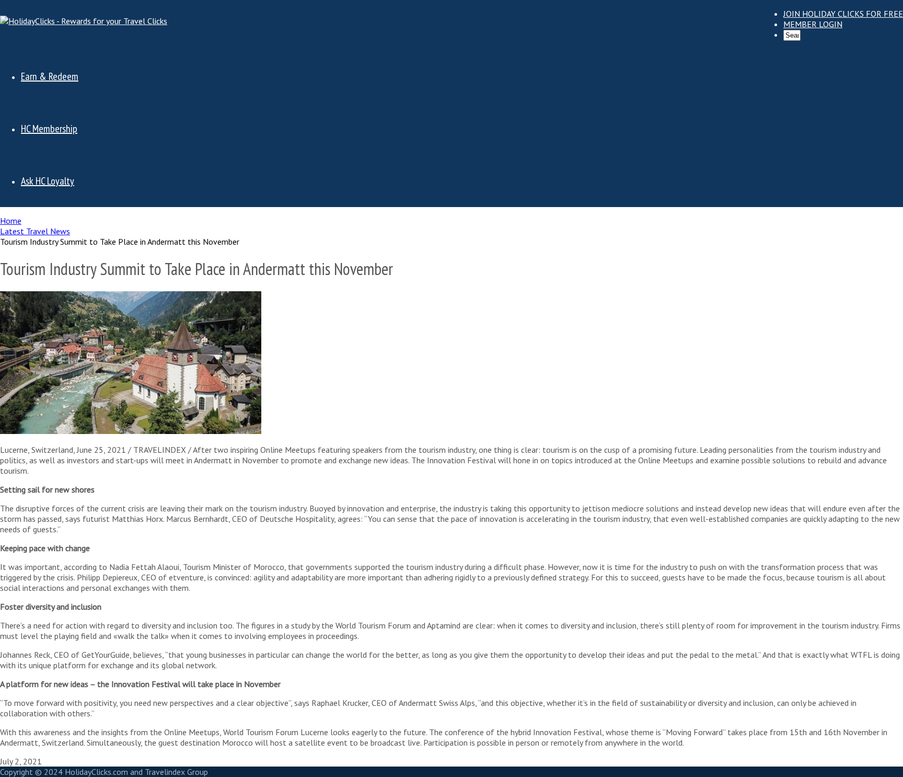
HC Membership (49, 128)
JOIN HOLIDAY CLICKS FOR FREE (843, 13)
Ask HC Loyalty (47, 181)
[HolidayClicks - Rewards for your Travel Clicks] (83, 21)
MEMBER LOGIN (812, 24)
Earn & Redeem (49, 76)
